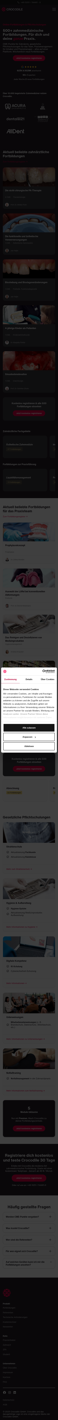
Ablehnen (29, 746)
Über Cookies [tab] (47, 679)
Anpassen (27, 737)
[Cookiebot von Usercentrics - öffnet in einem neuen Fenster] (42, 671)
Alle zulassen (29, 727)
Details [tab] (29, 679)
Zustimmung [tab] (10, 679)
